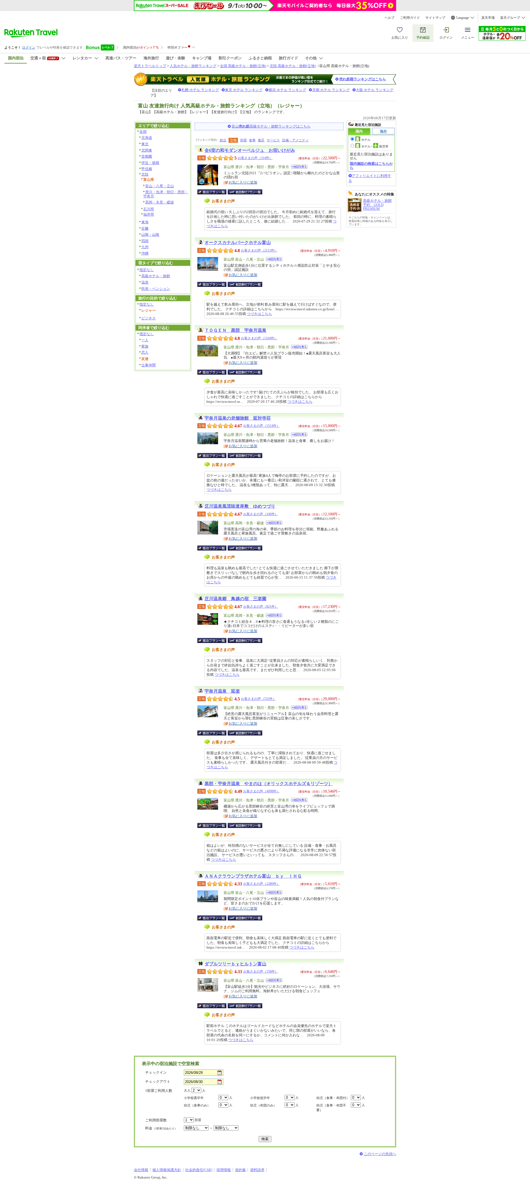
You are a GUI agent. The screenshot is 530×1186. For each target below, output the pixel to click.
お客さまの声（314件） (255, 158)
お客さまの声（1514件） (261, 426)
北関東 (146, 150)
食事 (252, 140)
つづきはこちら (259, 314)
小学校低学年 (260, 1098)
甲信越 (146, 169)
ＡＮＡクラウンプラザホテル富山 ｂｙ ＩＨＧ (253, 876)
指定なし (146, 270)
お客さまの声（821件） (260, 606)
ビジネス (148, 318)
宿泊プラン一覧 (214, 191)
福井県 (148, 214)
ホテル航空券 (374, 146)
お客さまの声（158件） (260, 971)
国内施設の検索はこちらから (371, 166)
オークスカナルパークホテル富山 (238, 242)
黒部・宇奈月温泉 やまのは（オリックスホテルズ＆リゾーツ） (269, 783)
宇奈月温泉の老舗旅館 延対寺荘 (238, 418)
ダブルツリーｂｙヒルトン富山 (235, 964)
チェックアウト (157, 1081)
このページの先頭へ (380, 1154)
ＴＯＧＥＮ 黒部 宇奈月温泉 (235, 330)
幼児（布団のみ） (263, 1105)
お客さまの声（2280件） (261, 884)
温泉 (145, 282)
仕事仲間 (148, 365)
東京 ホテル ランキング (244, 90)
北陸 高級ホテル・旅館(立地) (293, 66)
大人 (187, 1090)
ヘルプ (389, 18)
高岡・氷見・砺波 (159, 202)
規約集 (240, 1170)
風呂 (261, 140)
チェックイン (156, 1072)
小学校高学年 (194, 1098)
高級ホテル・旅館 (155, 276)
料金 (161, 1128)
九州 (145, 247)
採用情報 (223, 1170)
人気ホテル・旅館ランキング (193, 66)
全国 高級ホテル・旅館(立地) (243, 66)
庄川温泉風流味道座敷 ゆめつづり (240, 506)
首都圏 (146, 156)
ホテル (365, 139)
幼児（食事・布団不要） (331, 1107)
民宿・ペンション (155, 289)
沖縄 (145, 253)
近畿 (145, 228)
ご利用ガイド (410, 18)
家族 (145, 346)
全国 (143, 131)
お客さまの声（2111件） (259, 250)
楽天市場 (488, 18)
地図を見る (299, 167)
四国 (145, 241)
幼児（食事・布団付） (332, 1098)
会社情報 (141, 1170)
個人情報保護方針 (166, 1170)
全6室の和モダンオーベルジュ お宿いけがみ (250, 150)
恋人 (145, 352)
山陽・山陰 (150, 234)
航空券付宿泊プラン (245, 191)
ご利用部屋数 (156, 1120)
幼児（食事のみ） (197, 1105)
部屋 (243, 140)
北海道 (146, 138)
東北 (145, 144)
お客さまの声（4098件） (261, 791)
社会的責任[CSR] (198, 1170)
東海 (145, 222)
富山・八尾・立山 (159, 186)
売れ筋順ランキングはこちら (362, 79)
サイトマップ (435, 18)
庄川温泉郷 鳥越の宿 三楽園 (235, 598)
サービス (273, 140)
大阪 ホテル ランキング (374, 90)
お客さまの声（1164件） (259, 338)
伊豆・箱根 (150, 163)
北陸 (145, 174)
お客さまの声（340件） (260, 514)
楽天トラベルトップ (150, 66)
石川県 (148, 209)
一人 (145, 340)
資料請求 (257, 1170)
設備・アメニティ (295, 140)
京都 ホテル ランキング (331, 90)
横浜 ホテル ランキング (287, 90)
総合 (223, 140)
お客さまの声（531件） (258, 699)
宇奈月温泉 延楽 (222, 691)
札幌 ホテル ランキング (200, 90)
